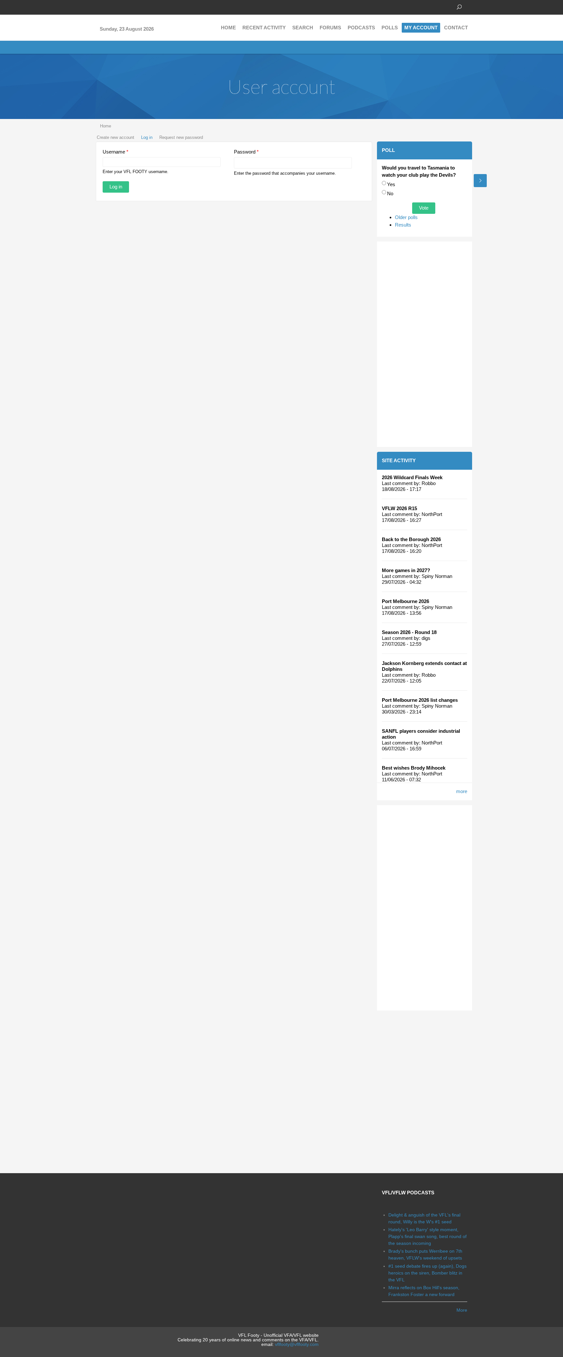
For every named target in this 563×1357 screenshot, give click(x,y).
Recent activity (264, 27)
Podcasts (361, 27)
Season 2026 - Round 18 (409, 632)
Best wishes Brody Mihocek (413, 768)
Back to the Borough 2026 (411, 539)
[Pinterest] (128, 6)
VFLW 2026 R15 (399, 508)
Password (246, 152)
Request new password (181, 137)
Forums (330, 27)
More (461, 1310)
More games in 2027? (406, 570)
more (461, 791)
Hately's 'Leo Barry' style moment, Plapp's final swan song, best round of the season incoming (427, 1236)
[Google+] (118, 6)
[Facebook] (99, 6)
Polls (390, 27)
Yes (391, 184)
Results (403, 225)
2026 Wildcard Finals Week (412, 477)
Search (302, 27)
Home (228, 27)
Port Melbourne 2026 (405, 601)
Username (115, 152)
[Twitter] (109, 6)
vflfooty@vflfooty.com (297, 1344)
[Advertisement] (425, 344)
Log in (146, 137)
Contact (456, 27)
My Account (421, 27)
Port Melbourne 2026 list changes (420, 700)
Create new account (115, 137)
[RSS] (138, 6)
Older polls (406, 217)
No (390, 193)
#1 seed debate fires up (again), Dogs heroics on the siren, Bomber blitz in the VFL (427, 1272)
